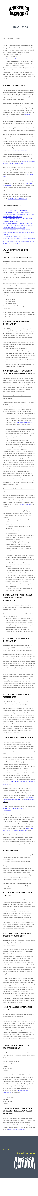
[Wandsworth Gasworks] (19, 11)
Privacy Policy (7, 1150)
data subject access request (17, 1129)
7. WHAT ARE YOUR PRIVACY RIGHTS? (14, 228)
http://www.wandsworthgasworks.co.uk (17, 59)
